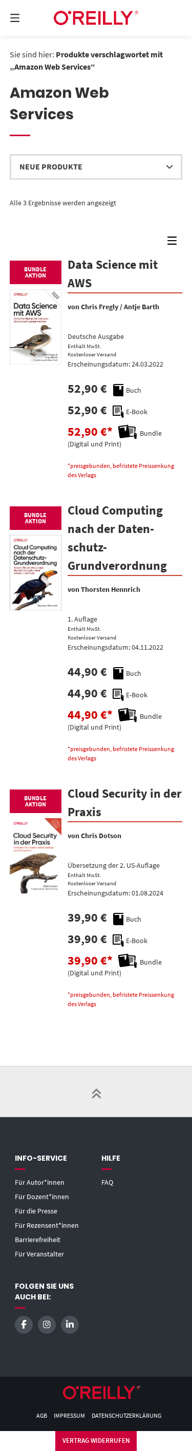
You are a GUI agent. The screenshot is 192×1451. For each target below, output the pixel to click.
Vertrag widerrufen (96, 1440)
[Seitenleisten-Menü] (174, 242)
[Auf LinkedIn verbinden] (70, 1325)
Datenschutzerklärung (126, 1415)
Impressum (69, 1415)
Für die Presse (36, 1210)
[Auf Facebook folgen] (24, 1325)
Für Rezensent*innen (47, 1225)
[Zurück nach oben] (96, 1091)
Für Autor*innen (40, 1182)
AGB (41, 1415)
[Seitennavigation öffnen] (27, 18)
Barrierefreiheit (37, 1239)
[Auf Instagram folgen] (47, 1325)
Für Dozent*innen (42, 1196)
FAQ (107, 1182)
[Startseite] (96, 18)
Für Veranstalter (39, 1253)
